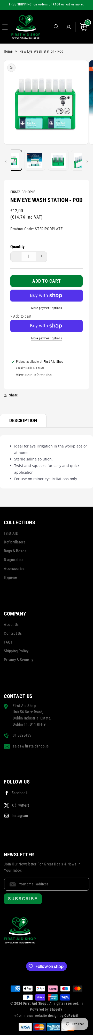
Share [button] (13, 395)
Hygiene (10, 577)
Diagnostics (14, 559)
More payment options (46, 308)
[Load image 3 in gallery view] (58, 160)
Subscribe (23, 899)
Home (8, 51)
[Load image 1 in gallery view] (11, 160)
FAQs (8, 642)
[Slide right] (87, 161)
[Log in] (69, 27)
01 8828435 (22, 735)
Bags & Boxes (15, 551)
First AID (11, 533)
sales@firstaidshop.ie (31, 746)
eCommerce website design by (39, 1015)
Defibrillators (15, 542)
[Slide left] (5, 161)
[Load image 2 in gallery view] (35, 160)
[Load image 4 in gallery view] (81, 160)
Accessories (14, 568)
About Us (11, 624)
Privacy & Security (18, 660)
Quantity (17, 246)
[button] (5, 27)
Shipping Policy (16, 651)
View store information (34, 375)
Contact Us (13, 633)
